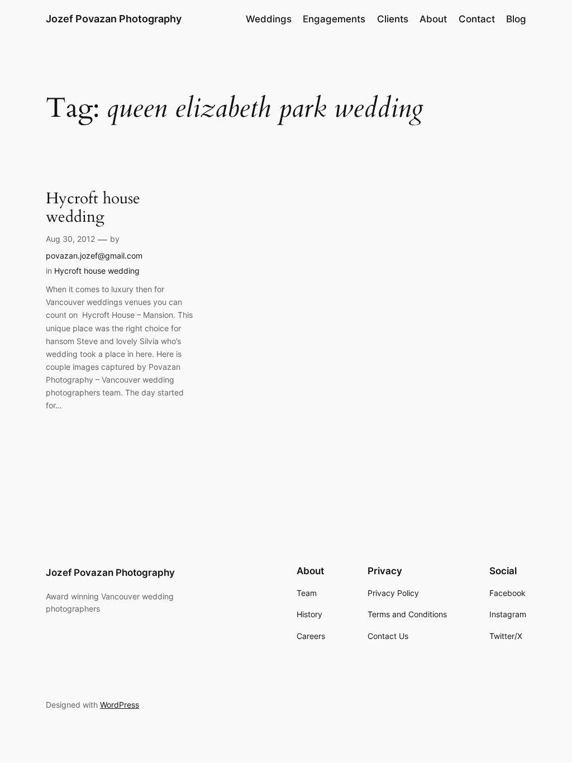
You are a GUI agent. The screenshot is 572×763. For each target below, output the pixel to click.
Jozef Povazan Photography (114, 19)
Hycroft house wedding (93, 207)
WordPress (119, 704)
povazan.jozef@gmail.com (94, 255)
